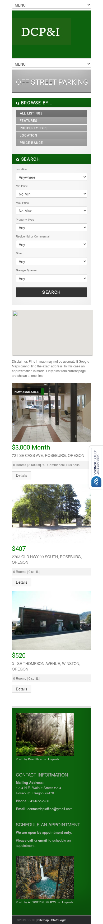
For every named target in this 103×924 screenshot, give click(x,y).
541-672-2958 (39, 800)
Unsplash (53, 759)
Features (29, 121)
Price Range (31, 143)
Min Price (22, 186)
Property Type (34, 128)
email (42, 840)
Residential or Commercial (32, 236)
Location (29, 135)
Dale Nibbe (35, 759)
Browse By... (36, 102)
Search (51, 292)
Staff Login (59, 920)
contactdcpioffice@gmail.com (50, 808)
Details (21, 475)
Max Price (22, 202)
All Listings (31, 113)
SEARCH (30, 159)
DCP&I (51, 37)
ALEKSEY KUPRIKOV (42, 902)
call (30, 840)
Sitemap (43, 920)
